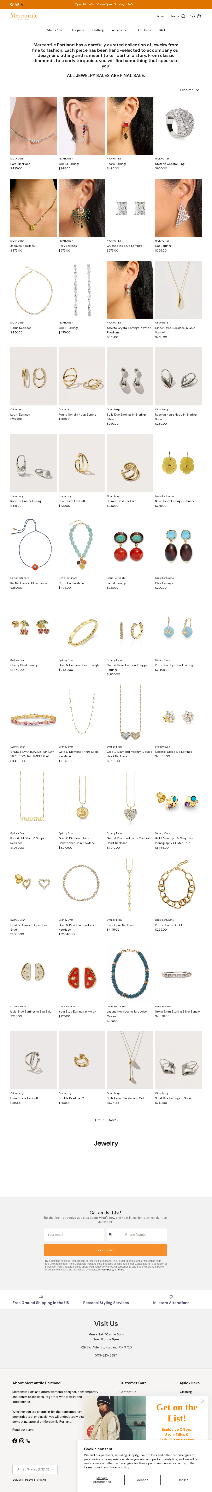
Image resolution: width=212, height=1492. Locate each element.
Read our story (23, 1430)
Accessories (120, 30)
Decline (183, 1480)
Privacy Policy (119, 1467)
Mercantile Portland (34, 1479)
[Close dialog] (202, 1401)
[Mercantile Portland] (23, 16)
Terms (120, 1269)
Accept (142, 1480)
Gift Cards (144, 30)
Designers (77, 30)
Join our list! (105, 1250)
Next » (113, 1120)
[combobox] (115, 1235)
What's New (54, 30)
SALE (162, 30)
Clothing (98, 30)
